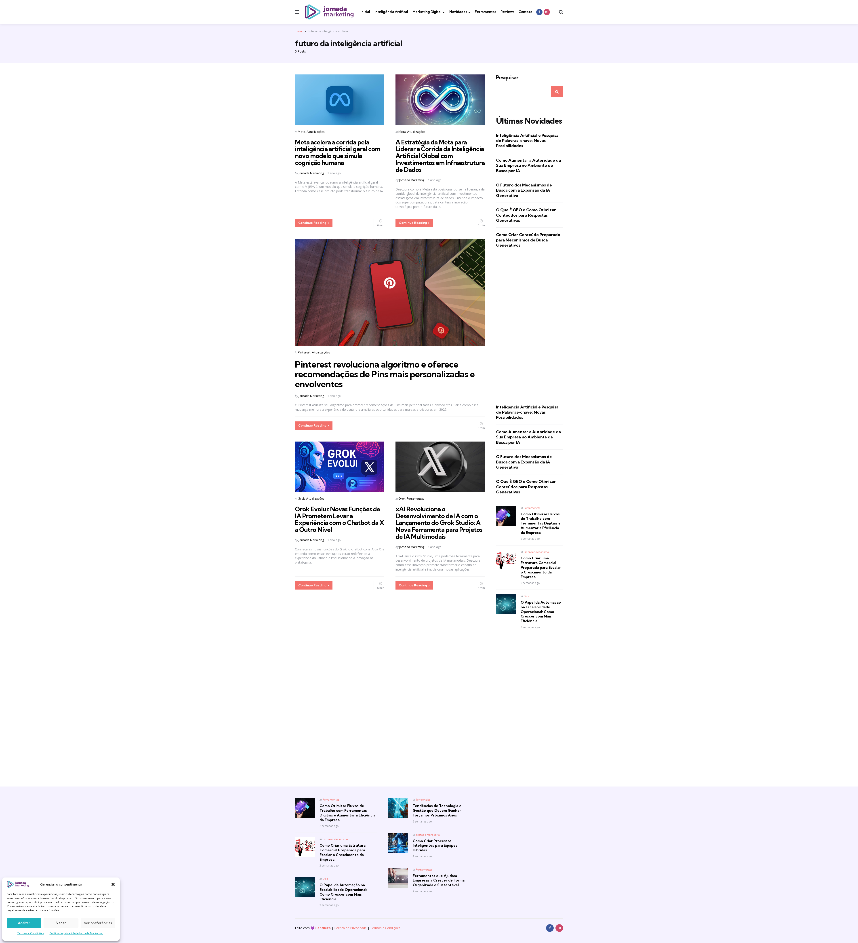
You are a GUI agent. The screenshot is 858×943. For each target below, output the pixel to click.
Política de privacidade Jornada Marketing (76, 933)
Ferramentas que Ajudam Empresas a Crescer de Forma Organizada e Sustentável (439, 880)
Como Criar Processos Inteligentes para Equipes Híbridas (435, 845)
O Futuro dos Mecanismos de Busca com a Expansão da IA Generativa (524, 190)
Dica (526, 596)
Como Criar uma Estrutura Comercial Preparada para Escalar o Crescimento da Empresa (541, 567)
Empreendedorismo (536, 552)
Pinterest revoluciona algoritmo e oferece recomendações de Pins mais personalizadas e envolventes (385, 374)
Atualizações (315, 131)
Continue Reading (312, 223)
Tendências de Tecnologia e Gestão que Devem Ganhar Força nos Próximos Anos (437, 810)
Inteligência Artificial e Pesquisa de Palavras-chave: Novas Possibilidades (527, 140)
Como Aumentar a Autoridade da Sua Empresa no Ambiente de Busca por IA (528, 165)
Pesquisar (507, 77)
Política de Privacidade (350, 928)
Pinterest (304, 352)
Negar (61, 923)
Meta (301, 131)
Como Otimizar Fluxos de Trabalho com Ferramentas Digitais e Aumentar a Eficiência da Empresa (541, 523)
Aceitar (24, 923)
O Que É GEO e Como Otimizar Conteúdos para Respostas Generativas (526, 215)
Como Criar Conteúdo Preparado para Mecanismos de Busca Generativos (528, 240)
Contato (525, 12)
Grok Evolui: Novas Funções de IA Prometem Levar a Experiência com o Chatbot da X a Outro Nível (339, 519)
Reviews (507, 12)
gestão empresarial (428, 834)
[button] (113, 884)
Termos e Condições (30, 933)
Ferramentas (485, 12)
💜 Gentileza (321, 928)
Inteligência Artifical (391, 12)
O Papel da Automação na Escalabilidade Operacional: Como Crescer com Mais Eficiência (541, 611)
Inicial (365, 12)
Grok (301, 498)
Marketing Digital (427, 12)
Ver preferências (98, 923)
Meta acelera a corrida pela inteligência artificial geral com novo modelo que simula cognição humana (337, 152)
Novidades (458, 12)
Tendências (423, 799)
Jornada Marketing (311, 173)
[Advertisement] (529, 326)
